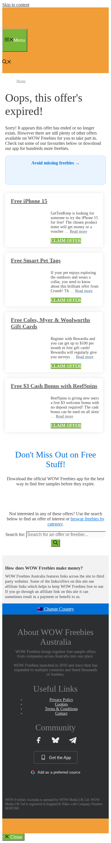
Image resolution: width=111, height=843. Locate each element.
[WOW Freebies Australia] (15, 27)
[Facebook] (38, 740)
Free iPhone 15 (29, 201)
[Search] (55, 543)
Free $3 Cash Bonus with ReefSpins (54, 386)
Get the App (60, 757)
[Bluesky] (55, 740)
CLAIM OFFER (66, 240)
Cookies (61, 704)
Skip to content (15, 4)
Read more (78, 231)
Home (21, 81)
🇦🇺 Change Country (55, 609)
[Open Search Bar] (6, 62)
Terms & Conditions (61, 709)
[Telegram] (72, 740)
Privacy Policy (61, 700)
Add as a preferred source (59, 772)
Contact (61, 713)
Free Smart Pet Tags (36, 260)
